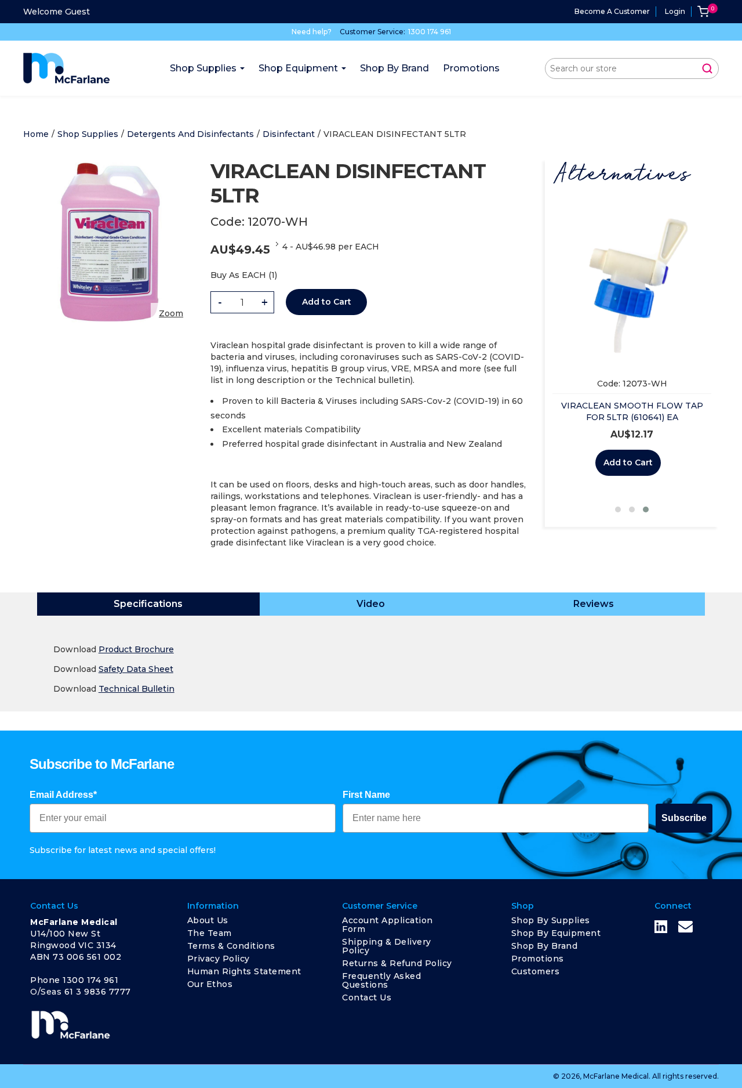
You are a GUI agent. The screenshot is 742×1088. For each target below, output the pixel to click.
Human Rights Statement (244, 971)
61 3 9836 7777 (97, 991)
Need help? (312, 31)
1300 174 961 (429, 31)
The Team (209, 933)
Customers (535, 971)
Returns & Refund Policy (397, 963)
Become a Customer (612, 11)
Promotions (537, 958)
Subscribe (684, 818)
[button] (618, 509)
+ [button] (264, 302)
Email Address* (63, 795)
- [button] (220, 302)
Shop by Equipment (556, 933)
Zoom (171, 313)
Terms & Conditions (231, 946)
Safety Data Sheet (136, 669)
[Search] (707, 68)
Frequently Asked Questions (381, 980)
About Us (207, 920)
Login (675, 11)
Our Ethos (210, 984)
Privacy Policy (218, 958)
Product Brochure (136, 649)
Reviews (593, 603)
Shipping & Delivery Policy (386, 946)
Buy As (224, 275)
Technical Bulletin (136, 689)
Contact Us (366, 997)
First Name (366, 795)
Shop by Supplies (550, 920)
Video (371, 603)
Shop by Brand (544, 946)
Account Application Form (387, 924)
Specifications (148, 603)
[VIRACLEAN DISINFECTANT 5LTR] (110, 165)
